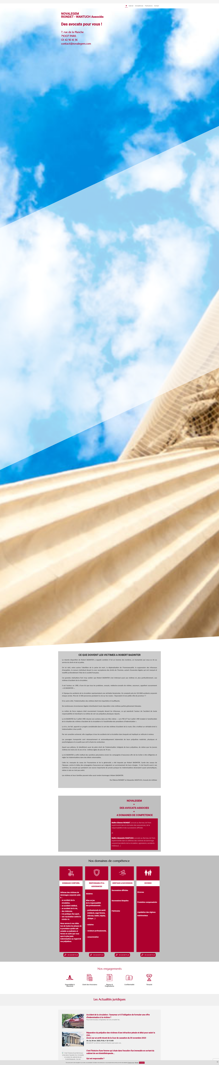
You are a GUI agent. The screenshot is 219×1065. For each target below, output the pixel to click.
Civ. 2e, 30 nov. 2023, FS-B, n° (100, 1041)
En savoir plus (131, 1062)
